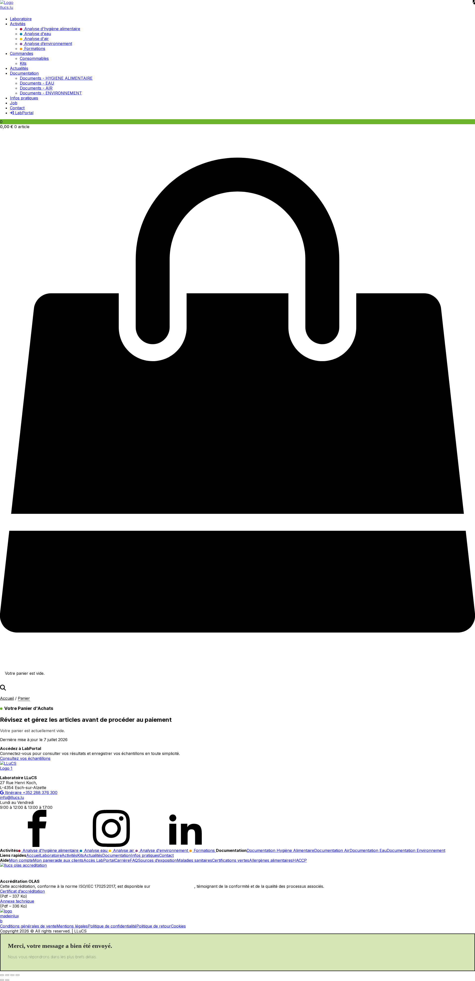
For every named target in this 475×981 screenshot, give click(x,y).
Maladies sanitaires (194, 860)
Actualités (93, 855)
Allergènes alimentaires (271, 860)
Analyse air (123, 850)
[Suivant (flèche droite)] (7, 980)
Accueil (7, 698)
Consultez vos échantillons (25, 758)
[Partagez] (12, 975)
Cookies (178, 926)
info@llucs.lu (12, 797)
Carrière (122, 860)
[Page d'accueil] (237, 6)
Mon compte (21, 860)
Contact (166, 855)
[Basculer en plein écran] (7, 975)
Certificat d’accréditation (22, 891)
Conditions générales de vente (28, 926)
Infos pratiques (145, 855)
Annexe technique (17, 901)
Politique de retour (153, 926)
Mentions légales (72, 926)
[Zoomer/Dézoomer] (2, 975)
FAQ (134, 860)
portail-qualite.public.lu (173, 886)
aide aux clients (69, 860)
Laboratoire (51, 855)
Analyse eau (96, 850)
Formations (204, 850)
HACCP (300, 860)
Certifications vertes (230, 860)
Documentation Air (332, 850)
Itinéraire (13, 792)
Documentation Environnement (416, 850)
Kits (80, 855)
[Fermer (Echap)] (18, 975)
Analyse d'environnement (164, 850)
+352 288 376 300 (40, 792)
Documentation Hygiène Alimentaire (280, 850)
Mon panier (44, 860)
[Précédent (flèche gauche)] (2, 980)
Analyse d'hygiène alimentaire (50, 850)
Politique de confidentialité (112, 926)
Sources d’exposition (157, 860)
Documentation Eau (368, 850)
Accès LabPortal (99, 860)
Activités (69, 855)
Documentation (116, 855)
